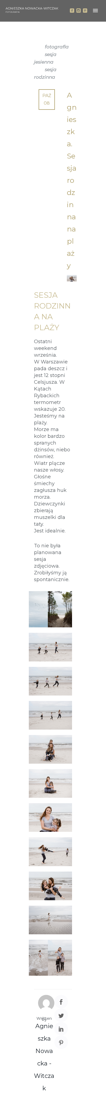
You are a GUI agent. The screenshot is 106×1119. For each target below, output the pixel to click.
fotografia (57, 46)
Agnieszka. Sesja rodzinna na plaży (72, 180)
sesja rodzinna (45, 73)
